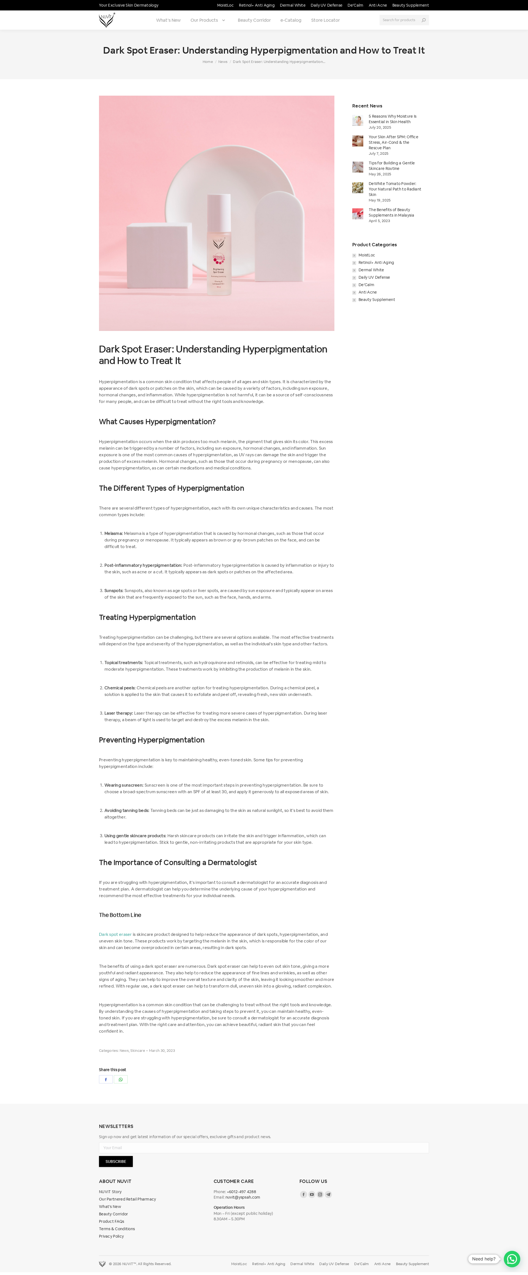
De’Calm (366, 284)
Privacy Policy (111, 1236)
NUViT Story (110, 1191)
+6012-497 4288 (241, 1191)
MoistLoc (367, 255)
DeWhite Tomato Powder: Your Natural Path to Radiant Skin (395, 189)
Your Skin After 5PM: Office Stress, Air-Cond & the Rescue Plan (393, 142)
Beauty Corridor (254, 20)
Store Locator (325, 20)
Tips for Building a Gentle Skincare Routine (392, 166)
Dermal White (371, 269)
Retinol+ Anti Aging (376, 262)
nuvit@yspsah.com (243, 1197)
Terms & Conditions (117, 1228)
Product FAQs (111, 1221)
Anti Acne (368, 292)
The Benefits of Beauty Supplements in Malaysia (391, 212)
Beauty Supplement (377, 299)
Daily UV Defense (374, 277)
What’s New (168, 20)
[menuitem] (225, 5)
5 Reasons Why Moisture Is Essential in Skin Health (393, 119)
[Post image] (357, 120)
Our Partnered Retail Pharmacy (127, 1199)
